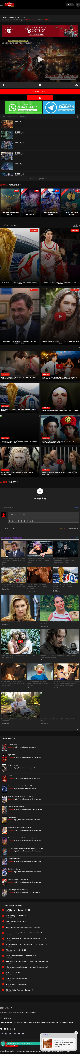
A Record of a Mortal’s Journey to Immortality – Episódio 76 (27, 961)
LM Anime (59, 1022)
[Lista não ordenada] (24, 521)
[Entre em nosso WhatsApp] (23, 107)
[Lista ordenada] (21, 521)
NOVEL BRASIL (68, 1022)
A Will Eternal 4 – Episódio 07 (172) (18, 910)
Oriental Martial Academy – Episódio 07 (19, 990)
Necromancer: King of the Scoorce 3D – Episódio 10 (24, 933)
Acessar (76, 507)
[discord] (6, 1034)
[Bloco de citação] (27, 521)
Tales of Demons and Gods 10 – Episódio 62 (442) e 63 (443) (27, 967)
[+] (33, 521)
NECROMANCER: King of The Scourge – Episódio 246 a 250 (26, 944)
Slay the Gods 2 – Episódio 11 (16, 984)
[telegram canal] (15, 1034)
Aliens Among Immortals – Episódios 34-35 (21, 956)
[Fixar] (18, 521)
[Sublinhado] (15, 521)
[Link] (30, 521)
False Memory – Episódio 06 (16, 950)
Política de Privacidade (55, 1051)
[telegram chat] (19, 1034)
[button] (67, 220)
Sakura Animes (34, 1022)
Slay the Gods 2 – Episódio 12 (16, 979)
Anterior (13, 97)
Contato (67, 1051)
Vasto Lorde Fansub (21, 1022)
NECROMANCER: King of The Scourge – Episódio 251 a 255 (26, 939)
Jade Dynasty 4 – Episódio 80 (16, 921)
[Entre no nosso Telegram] (59, 107)
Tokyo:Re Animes (6, 1022)
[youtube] (23, 1034)
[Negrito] (9, 521)
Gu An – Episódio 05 (13, 973)
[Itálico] (12, 521)
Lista (40, 97)
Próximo (66, 97)
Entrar (70, 4)
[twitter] (10, 1034)
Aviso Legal (42, 1051)
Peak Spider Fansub (48, 1022)
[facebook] (2, 1034)
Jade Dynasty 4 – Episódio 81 (16, 916)
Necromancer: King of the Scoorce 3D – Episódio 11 (24, 927)
